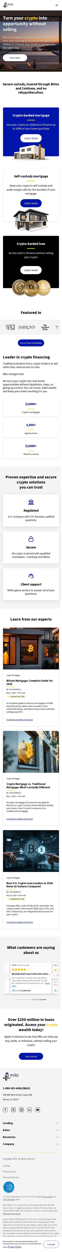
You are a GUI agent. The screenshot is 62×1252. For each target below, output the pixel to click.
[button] (8, 976)
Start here (15, 57)
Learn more (31, 138)
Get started (31, 1056)
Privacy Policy (14, 1246)
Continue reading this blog (19, 719)
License (6, 1165)
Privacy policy (9, 1171)
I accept (51, 1244)
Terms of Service (11, 1177)
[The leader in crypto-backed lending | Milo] (8, 5)
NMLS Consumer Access (12, 1213)
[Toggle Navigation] (57, 5)
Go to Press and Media (31, 342)
